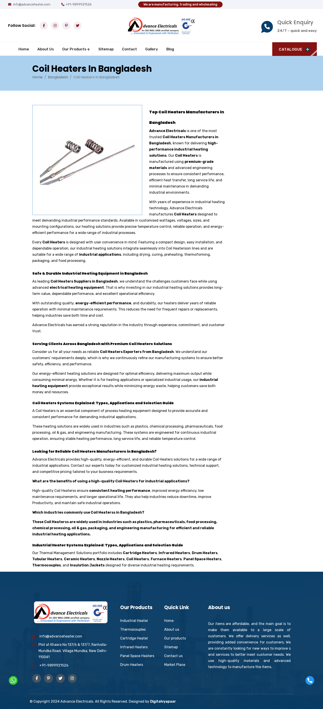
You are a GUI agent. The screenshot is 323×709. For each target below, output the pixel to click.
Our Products (74, 49)
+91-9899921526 (79, 4)
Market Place (174, 665)
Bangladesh (58, 77)
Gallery (151, 49)
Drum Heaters (131, 665)
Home (23, 49)
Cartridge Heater (134, 638)
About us (171, 629)
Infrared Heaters (134, 647)
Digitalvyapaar (163, 701)
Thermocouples (133, 629)
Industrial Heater (134, 621)
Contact (129, 49)
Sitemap (106, 49)
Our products (175, 638)
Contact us (173, 656)
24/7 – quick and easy (297, 30)
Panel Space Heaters (137, 656)
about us (45, 49)
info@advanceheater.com (31, 4)
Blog (170, 49)
